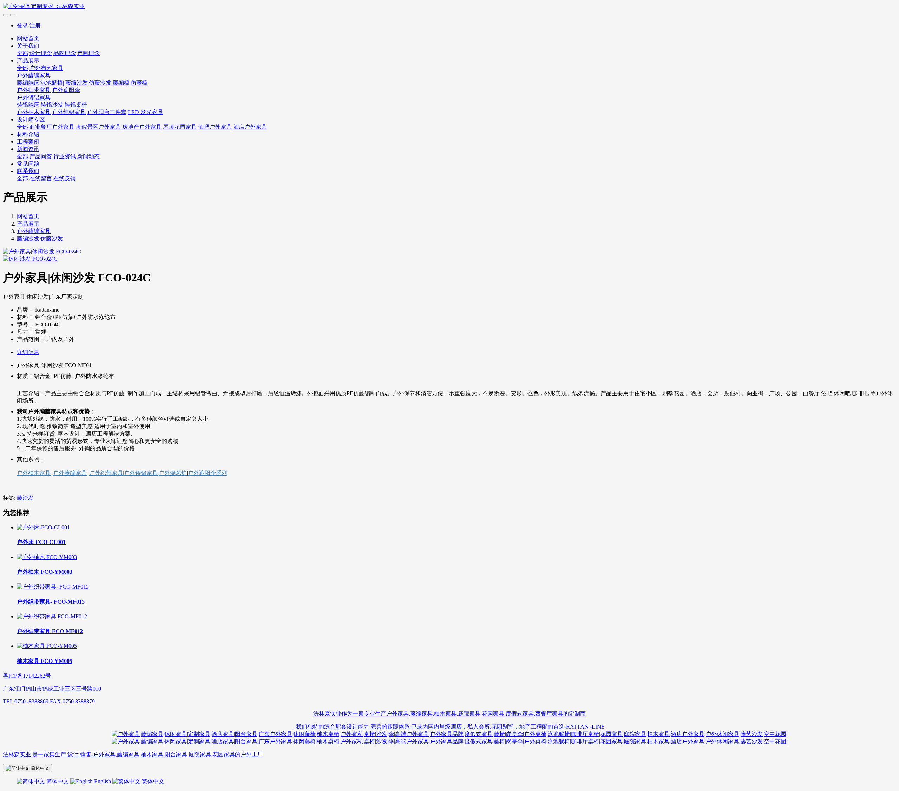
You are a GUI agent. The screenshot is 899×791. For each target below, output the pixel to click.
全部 (22, 53)
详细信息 (28, 352)
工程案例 (28, 142)
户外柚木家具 (34, 112)
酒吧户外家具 (215, 127)
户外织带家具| (106, 473)
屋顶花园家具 (180, 127)
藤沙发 (25, 498)
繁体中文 (152, 781)
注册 (35, 25)
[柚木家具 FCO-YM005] (47, 646)
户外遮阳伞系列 (207, 473)
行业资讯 (64, 156)
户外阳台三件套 (106, 112)
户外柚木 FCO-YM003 (44, 572)
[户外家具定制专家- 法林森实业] (449, 6)
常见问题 (28, 164)
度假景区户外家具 (98, 127)
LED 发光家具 (145, 112)
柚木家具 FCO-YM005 (44, 661)
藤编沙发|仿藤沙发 (88, 83)
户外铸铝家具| (141, 473)
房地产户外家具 (142, 127)
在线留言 (40, 178)
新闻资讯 (28, 149)
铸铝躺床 (28, 105)
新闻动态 (88, 156)
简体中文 (57, 781)
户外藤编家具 (34, 75)
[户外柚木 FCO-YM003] (47, 557)
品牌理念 (64, 53)
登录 (22, 25)
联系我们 (28, 171)
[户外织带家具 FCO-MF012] (52, 616)
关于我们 (28, 46)
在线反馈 (64, 178)
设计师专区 (31, 119)
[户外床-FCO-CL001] (43, 527)
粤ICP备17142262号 (27, 676)
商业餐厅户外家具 (51, 127)
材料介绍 (28, 134)
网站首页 (28, 38)
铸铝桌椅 (76, 105)
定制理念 (88, 53)
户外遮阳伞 (66, 90)
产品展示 (28, 61)
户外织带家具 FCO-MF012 (50, 631)
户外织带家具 (34, 90)
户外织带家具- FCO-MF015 (51, 602)
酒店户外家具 (250, 127)
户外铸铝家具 (34, 97)
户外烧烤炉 (173, 473)
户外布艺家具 (46, 68)
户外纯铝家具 (69, 112)
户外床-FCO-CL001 (41, 542)
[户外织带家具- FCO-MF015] (53, 587)
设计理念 (40, 53)
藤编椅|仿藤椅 (130, 83)
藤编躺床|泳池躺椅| (40, 83)
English (102, 781)
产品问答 (40, 156)
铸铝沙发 (52, 105)
